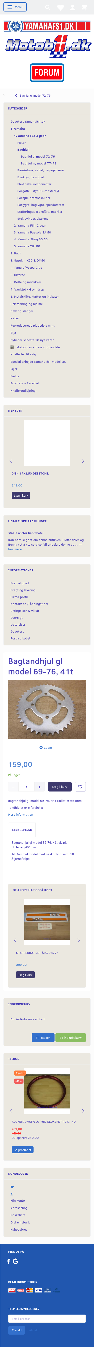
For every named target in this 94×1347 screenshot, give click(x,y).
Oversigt (16, 617)
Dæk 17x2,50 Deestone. (30, 473)
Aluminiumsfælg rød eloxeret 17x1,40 (44, 1121)
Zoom (48, 747)
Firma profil (19, 597)
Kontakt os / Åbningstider (29, 604)
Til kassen (43, 1037)
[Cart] (84, 7)
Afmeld (33, 1330)
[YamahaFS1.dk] (47, 25)
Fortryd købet (20, 638)
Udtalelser (18, 624)
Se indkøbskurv (71, 1037)
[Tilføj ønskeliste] (80, 787)
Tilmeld (16, 1330)
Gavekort (17, 631)
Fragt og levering (23, 590)
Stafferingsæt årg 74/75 (37, 952)
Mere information (20, 814)
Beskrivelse (22, 829)
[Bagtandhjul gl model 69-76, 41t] (47, 709)
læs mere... (16, 549)
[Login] (72, 7)
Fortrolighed (19, 583)
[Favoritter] (60, 7)
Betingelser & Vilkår (24, 610)
